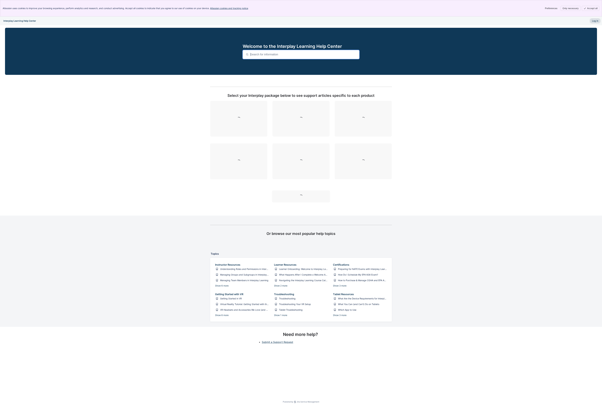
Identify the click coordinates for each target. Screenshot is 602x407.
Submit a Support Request (277, 342)
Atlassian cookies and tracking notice (229, 8)
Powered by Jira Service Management (301, 402)
